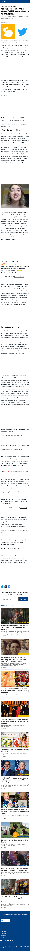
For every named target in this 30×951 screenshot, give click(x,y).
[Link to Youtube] (8, 940)
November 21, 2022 (19, 276)
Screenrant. (22, 304)
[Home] (5, 1)
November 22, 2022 (18, 449)
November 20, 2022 (14, 492)
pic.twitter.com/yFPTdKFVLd (9, 544)
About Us (2, 926)
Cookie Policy (3, 933)
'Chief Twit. (19, 50)
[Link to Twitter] (5, 940)
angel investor (24, 151)
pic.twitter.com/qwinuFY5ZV (21, 445)
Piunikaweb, (11, 80)
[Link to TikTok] (10, 940)
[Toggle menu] (27, 1)
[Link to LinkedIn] (13, 940)
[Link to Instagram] (3, 940)
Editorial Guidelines (4, 929)
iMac (9, 138)
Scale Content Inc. (25, 914)
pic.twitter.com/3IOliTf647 (8, 273)
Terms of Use (3, 935)
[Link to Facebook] (1, 940)
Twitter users (22, 45)
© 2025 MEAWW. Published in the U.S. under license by (11, 914)
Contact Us (3, 937)
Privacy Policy (3, 931)
